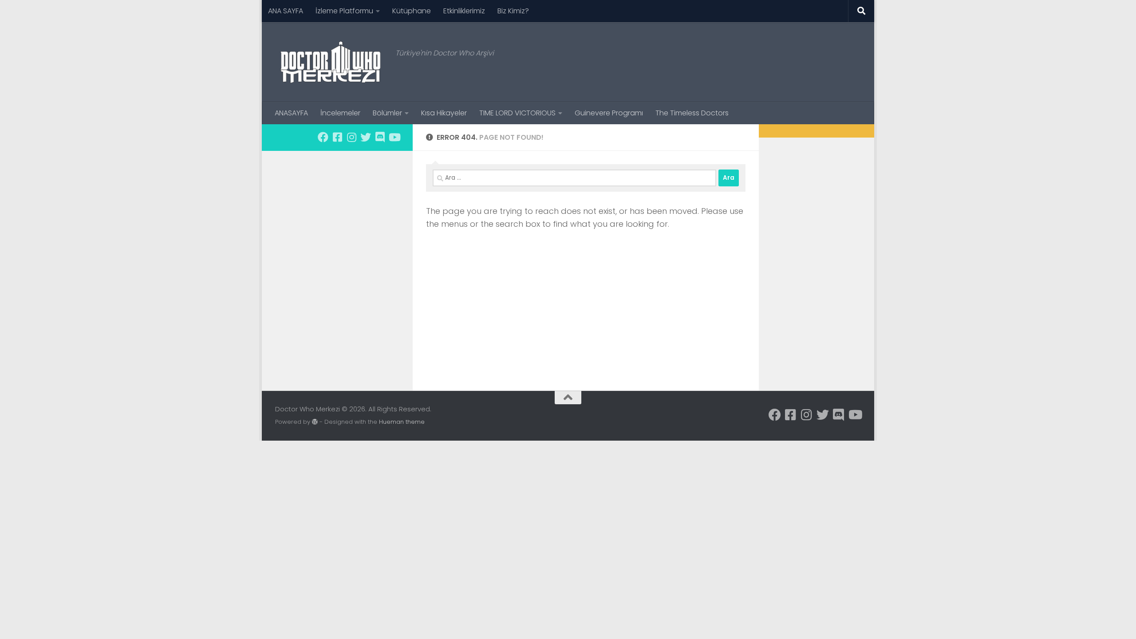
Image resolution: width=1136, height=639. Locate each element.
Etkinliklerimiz (464, 11)
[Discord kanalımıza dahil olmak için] (380, 137)
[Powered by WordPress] (315, 422)
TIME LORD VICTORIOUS (517, 113)
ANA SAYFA (285, 11)
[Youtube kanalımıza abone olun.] (394, 137)
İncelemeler (340, 113)
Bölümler (387, 113)
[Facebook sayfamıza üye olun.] (323, 137)
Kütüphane (411, 11)
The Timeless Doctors (692, 113)
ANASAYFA (291, 113)
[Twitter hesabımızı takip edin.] (365, 137)
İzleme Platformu (344, 11)
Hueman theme (402, 422)
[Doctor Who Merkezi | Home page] (331, 62)
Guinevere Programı (609, 113)
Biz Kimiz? (513, 11)
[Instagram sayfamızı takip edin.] (351, 137)
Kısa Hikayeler (444, 113)
